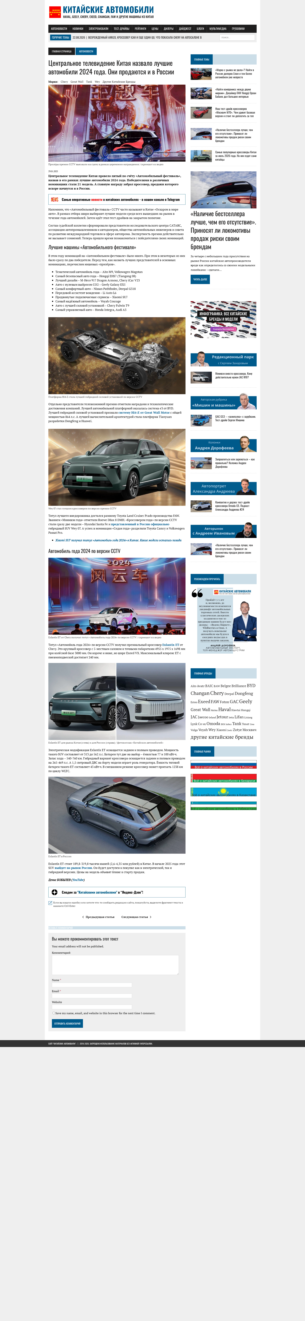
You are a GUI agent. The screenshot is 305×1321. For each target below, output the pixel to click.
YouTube (78, 880)
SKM (223, 724)
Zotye (237, 729)
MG (204, 724)
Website (57, 1002)
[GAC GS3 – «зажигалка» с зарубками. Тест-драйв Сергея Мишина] (201, 424)
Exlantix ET (170, 645)
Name (56, 980)
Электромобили (98, 28)
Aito (193, 686)
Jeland (212, 717)
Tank (89, 81)
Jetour (222, 717)
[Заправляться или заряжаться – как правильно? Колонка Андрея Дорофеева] (201, 467)
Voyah (203, 730)
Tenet (245, 724)
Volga (194, 730)
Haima (214, 710)
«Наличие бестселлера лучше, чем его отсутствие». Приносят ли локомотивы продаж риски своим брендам (234, 135)
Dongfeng (244, 693)
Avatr (201, 686)
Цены (155, 28)
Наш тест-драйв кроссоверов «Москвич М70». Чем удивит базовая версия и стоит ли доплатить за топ (235, 112)
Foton (224, 701)
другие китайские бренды (119, 81)
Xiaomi (221, 730)
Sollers (229, 724)
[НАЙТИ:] (237, 37)
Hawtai (235, 710)
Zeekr (229, 730)
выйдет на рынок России (73, 868)
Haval (224, 709)
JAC (194, 717)
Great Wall (77, 81)
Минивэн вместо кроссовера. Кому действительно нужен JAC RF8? (233, 375)
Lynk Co (196, 724)
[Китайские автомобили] (152, 12)
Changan (200, 693)
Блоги (200, 28)
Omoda (213, 723)
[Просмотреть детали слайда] (117, 199)
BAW (217, 686)
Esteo (194, 702)
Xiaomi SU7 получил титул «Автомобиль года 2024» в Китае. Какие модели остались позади (118, 540)
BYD (251, 685)
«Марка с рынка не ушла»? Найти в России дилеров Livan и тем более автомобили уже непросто (234, 73)
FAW (215, 701)
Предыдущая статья (100, 917)
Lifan (239, 716)
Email (56, 991)
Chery (64, 81)
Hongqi (245, 710)
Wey (97, 81)
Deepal (229, 694)
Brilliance (239, 686)
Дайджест (185, 28)
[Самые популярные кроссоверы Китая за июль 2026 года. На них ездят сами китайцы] (201, 160)
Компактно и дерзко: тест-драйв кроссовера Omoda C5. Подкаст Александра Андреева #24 (232, 506)
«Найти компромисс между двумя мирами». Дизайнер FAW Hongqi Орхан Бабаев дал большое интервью (235, 93)
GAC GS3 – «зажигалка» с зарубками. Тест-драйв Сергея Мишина (235, 418)
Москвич (249, 730)
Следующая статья (134, 917)
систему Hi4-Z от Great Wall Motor (144, 412)
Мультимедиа (218, 28)
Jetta (231, 717)
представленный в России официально (140, 524)
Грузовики (238, 28)
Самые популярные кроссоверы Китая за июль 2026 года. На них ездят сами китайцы (235, 156)
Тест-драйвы (121, 28)
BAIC (209, 686)
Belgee (226, 686)
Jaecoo (203, 717)
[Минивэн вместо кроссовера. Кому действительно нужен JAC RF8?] (201, 381)
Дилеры (169, 28)
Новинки (78, 28)
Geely (245, 701)
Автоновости (59, 28)
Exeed (204, 701)
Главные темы (201, 59)
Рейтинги (140, 28)
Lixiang (248, 717)
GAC (234, 701)
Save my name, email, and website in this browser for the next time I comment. (105, 1013)
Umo (252, 724)
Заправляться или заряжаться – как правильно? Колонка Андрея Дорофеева (235, 463)
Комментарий (61, 953)
